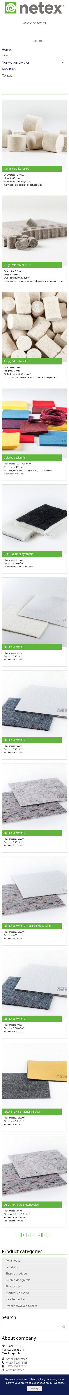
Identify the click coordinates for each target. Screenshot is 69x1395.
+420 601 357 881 (17, 1366)
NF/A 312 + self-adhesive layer (22, 1111)
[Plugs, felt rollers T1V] (34, 326)
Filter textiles (14, 1286)
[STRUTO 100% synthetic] (34, 519)
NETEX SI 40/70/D (15, 1018)
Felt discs (11, 1267)
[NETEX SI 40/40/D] (34, 798)
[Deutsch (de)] (40, 41)
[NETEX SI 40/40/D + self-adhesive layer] (34, 891)
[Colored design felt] (34, 423)
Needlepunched (16, 1299)
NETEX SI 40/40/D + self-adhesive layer (27, 925)
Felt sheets (13, 1260)
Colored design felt (15, 457)
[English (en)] (35, 41)
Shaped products (16, 1273)
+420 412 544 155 (16, 1362)
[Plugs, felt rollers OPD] (34, 230)
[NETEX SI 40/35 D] (34, 705)
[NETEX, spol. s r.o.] (34, 8)
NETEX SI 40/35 (13, 647)
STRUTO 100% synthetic (18, 554)
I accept (35, 1388)
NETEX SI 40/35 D (14, 739)
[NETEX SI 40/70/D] (34, 984)
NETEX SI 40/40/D (15, 832)
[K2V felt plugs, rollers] (34, 134)
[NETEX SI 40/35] (34, 612)
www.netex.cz (34, 23)
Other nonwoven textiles (21, 1306)
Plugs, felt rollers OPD (17, 265)
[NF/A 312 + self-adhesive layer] (34, 1077)
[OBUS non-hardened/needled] (34, 1170)
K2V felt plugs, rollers (16, 168)
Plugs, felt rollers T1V (16, 361)
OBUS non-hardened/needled (21, 1204)
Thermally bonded (17, 1293)
